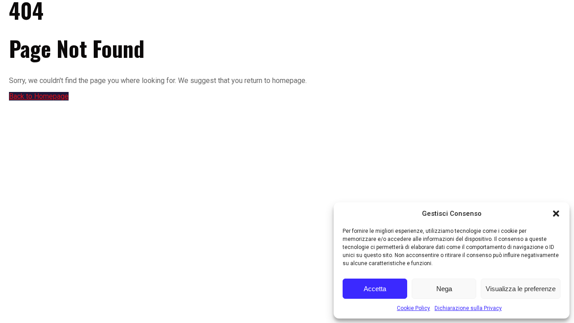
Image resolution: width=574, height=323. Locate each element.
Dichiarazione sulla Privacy (468, 308)
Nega (444, 288)
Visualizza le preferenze (521, 288)
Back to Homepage (39, 96)
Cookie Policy (413, 308)
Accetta (375, 288)
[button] (556, 213)
